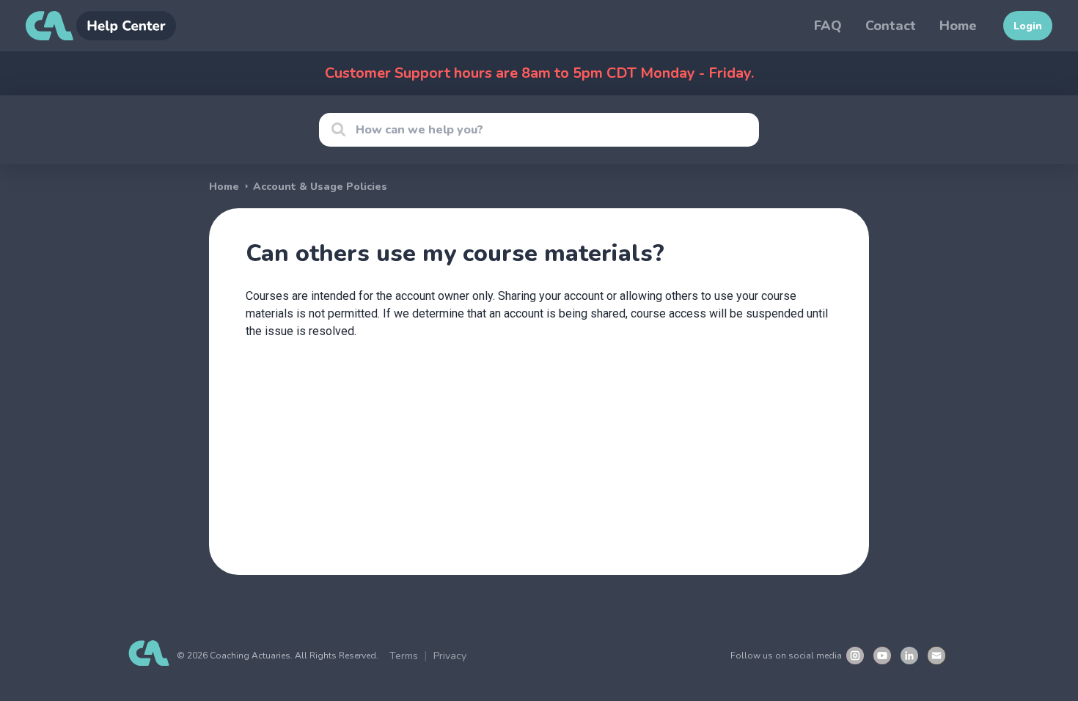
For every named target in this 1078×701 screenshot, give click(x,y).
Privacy (449, 656)
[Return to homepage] (101, 25)
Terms (403, 656)
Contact (890, 25)
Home (958, 25)
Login (1027, 26)
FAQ (828, 25)
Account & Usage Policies (320, 187)
